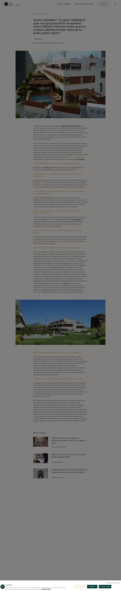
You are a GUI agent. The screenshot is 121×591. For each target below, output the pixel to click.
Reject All (92, 586)
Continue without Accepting (113, 582)
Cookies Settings (80, 586)
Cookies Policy (46, 589)
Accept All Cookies (105, 586)
